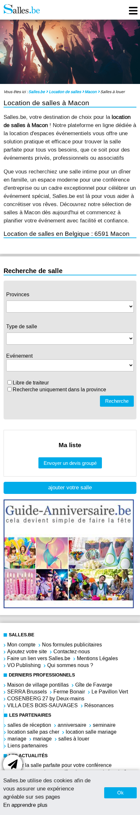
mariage (16, 738)
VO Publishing (24, 665)
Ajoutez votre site (27, 651)
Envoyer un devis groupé (70, 463)
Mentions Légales (97, 658)
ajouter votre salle (70, 487)
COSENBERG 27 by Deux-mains (45, 698)
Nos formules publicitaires (72, 644)
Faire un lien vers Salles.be (38, 658)
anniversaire (72, 725)
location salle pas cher (33, 731)
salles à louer (73, 738)
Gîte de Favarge (93, 684)
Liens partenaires (27, 745)
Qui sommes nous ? (70, 665)
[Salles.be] (22, 9)
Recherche (117, 401)
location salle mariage (91, 731)
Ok (120, 792)
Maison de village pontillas (38, 684)
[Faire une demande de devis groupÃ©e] (12, 764)
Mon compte (21, 644)
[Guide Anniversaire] (69, 606)
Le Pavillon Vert (109, 691)
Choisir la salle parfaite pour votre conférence (59, 765)
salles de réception (29, 725)
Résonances (99, 705)
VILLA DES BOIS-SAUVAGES (42, 705)
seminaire (104, 725)
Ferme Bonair (69, 691)
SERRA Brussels (27, 691)
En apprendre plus (25, 804)
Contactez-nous (71, 651)
